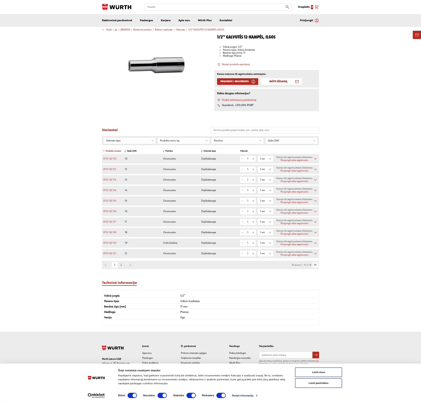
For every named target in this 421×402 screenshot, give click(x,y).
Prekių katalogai (237, 353)
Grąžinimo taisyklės (191, 358)
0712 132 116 (109, 211)
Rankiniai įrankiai (142, 30)
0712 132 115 (109, 200)
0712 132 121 (109, 253)
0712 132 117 (109, 221)
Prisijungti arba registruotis (294, 160)
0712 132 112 (109, 169)
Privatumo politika (190, 363)
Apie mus (147, 353)
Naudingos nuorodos (240, 358)
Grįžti (109, 30)
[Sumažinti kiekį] (242, 159)
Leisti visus (318, 372)
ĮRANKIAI (125, 30)
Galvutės (180, 30)
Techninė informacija (119, 283)
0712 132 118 (109, 232)
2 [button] (121, 265)
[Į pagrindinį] (116, 7)
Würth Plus (234, 363)
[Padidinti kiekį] (253, 159)
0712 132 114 (109, 190)
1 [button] (114, 265)
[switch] (162, 395)
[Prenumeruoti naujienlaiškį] (315, 355)
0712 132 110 (109, 158)
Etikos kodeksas (150, 363)
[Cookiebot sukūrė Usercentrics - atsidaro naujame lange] (96, 395)
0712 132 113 (109, 179)
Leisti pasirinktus (318, 383)
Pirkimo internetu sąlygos (194, 353)
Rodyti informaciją (242, 395)
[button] (130, 265)
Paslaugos (147, 358)
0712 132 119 (109, 243)
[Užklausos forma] (417, 35)
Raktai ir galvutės (164, 30)
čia (317, 361)
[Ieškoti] (288, 7)
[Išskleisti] (315, 159)
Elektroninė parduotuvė (117, 20)
